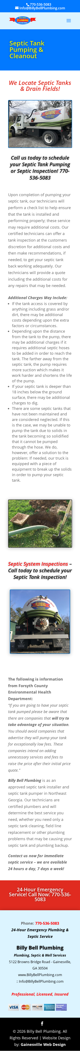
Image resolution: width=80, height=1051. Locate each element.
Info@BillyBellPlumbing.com (41, 981)
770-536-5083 (40, 4)
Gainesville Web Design (43, 1044)
